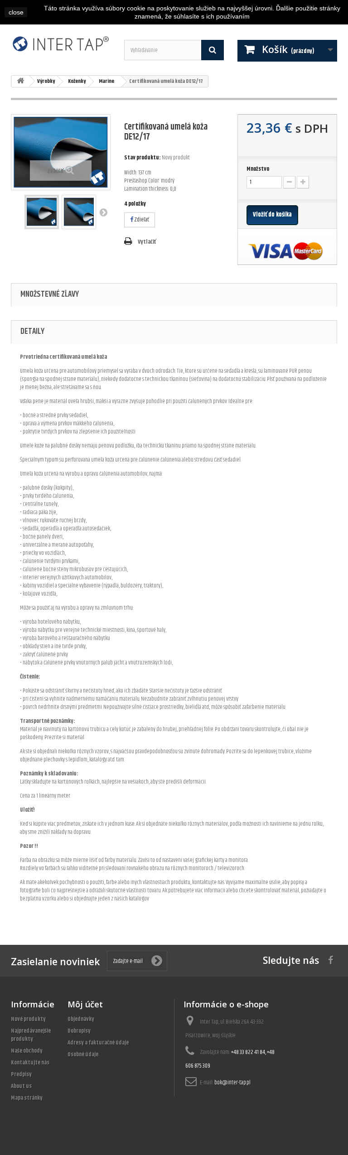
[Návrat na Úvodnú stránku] (20, 81)
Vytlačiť (147, 241)
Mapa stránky (27, 1097)
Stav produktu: (142, 158)
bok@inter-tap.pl (232, 1082)
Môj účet (85, 1004)
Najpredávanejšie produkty (31, 1035)
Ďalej (103, 212)
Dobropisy (79, 1030)
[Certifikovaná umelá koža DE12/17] (41, 212)
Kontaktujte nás (30, 1062)
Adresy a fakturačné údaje (98, 1042)
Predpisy (21, 1074)
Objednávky (81, 1019)
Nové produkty (28, 1019)
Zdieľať (141, 219)
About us (21, 1086)
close (16, 12)
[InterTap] (61, 43)
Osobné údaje (83, 1054)
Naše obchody (27, 1050)
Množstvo (257, 169)
